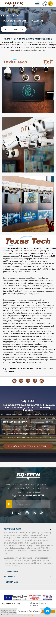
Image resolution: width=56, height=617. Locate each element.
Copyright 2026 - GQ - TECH (14, 603)
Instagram (27, 512)
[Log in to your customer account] (50, 3)
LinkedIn (34, 512)
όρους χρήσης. (28, 615)
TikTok (41, 512)
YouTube (20, 512)
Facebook (12, 512)
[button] (14, 29)
